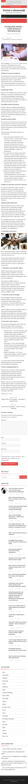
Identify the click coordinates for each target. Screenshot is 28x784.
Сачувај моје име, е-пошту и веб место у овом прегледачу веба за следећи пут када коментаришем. (12, 458)
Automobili (5, 675)
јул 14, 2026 (17, 588)
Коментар (4, 420)
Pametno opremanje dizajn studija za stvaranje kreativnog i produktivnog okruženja (18, 508)
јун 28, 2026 (18, 636)
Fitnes (4, 684)
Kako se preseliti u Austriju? (14, 749)
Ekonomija (9, 393)
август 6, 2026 (18, 503)
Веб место (3, 449)
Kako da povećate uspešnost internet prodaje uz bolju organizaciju (16, 632)
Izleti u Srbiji (5, 695)
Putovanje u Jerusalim (8, 719)
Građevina (5, 687)
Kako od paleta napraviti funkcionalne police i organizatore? (15, 551)
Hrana (4, 689)
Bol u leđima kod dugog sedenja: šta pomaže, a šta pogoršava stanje (17, 576)
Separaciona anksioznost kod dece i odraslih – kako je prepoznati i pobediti (18, 623)
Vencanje (4, 724)
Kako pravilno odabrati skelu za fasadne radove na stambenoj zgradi (17, 607)
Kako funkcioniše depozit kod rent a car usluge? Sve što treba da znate (17, 499)
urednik (18, 33)
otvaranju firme (15, 63)
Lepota (4, 701)
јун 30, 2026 (19, 627)
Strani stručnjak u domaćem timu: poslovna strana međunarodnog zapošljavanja (16, 490)
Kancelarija (5, 698)
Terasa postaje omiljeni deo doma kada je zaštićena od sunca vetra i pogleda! (18, 641)
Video (4, 727)
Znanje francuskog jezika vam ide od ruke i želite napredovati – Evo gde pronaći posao (14, 763)
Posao (4, 710)
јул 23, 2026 (18, 546)
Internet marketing (7, 692)
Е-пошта (3, 443)
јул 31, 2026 (18, 511)
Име (2, 437)
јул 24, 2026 (19, 536)
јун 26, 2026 (18, 645)
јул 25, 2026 (18, 529)
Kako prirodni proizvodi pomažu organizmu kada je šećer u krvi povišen (17, 567)
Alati (3, 672)
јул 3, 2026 (17, 618)
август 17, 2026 (19, 494)
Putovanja (5, 716)
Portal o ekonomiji (14, 10)
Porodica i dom (6, 707)
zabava (4, 730)
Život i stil (5, 736)
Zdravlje (4, 733)
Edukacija (4, 678)
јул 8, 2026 (18, 602)
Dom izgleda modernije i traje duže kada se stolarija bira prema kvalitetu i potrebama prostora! (17, 525)
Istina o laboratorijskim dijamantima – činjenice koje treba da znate (16, 516)
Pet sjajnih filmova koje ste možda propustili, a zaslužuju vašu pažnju (18, 542)
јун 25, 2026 (18, 652)
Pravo (3, 713)
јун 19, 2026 (17, 660)
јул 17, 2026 (17, 562)
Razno (4, 721)
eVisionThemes (14, 781)
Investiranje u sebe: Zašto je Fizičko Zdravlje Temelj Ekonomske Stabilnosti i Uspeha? (17, 585)
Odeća (4, 704)
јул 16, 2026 (17, 571)
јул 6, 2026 (18, 611)
